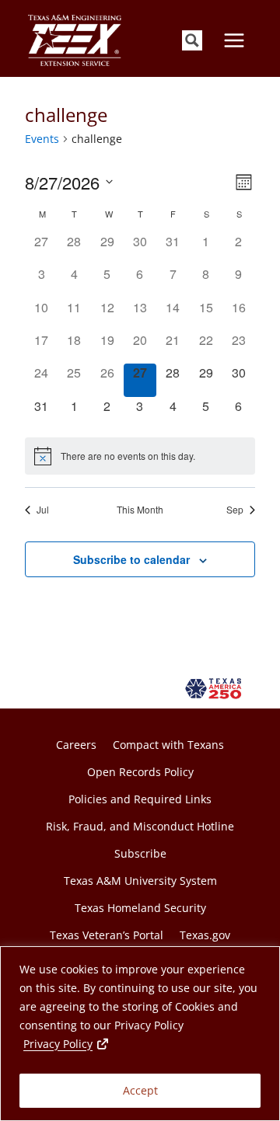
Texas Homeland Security (140, 907)
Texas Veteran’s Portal (106, 935)
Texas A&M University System (140, 880)
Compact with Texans (168, 744)
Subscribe (140, 853)
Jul (43, 509)
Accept (140, 1090)
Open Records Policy (140, 771)
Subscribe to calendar (131, 559)
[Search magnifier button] (192, 40)
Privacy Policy (66, 1043)
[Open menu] (233, 40)
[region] (140, 1033)
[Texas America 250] (216, 688)
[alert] (140, 456)
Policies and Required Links (140, 799)
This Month (140, 509)
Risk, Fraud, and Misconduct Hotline (140, 826)
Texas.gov (205, 935)
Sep (234, 509)
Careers (76, 744)
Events (42, 138)
